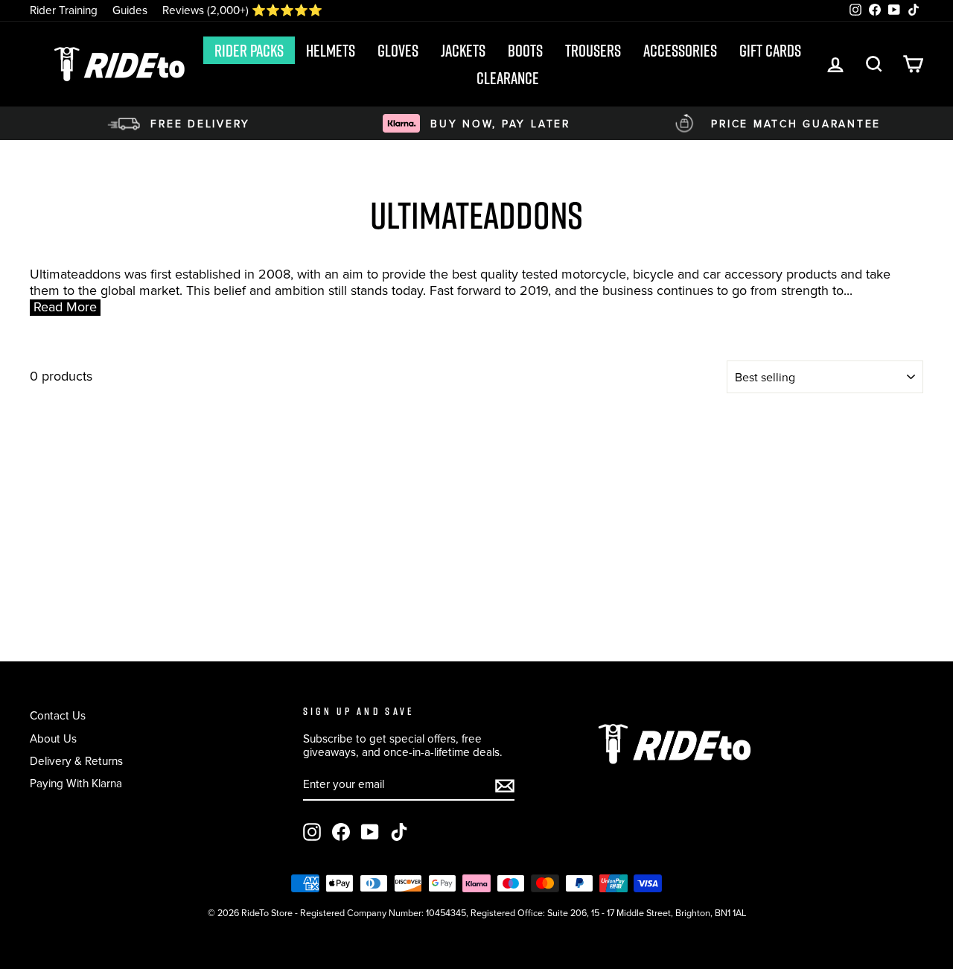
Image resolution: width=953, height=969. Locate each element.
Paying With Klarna (76, 783)
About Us (53, 738)
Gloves (397, 50)
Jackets (463, 50)
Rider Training (64, 10)
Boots (525, 50)
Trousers (593, 50)
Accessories (680, 50)
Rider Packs (249, 50)
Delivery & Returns (76, 760)
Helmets (330, 50)
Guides (129, 10)
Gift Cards (770, 50)
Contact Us (58, 715)
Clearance (507, 78)
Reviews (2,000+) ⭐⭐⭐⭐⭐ (242, 10)
